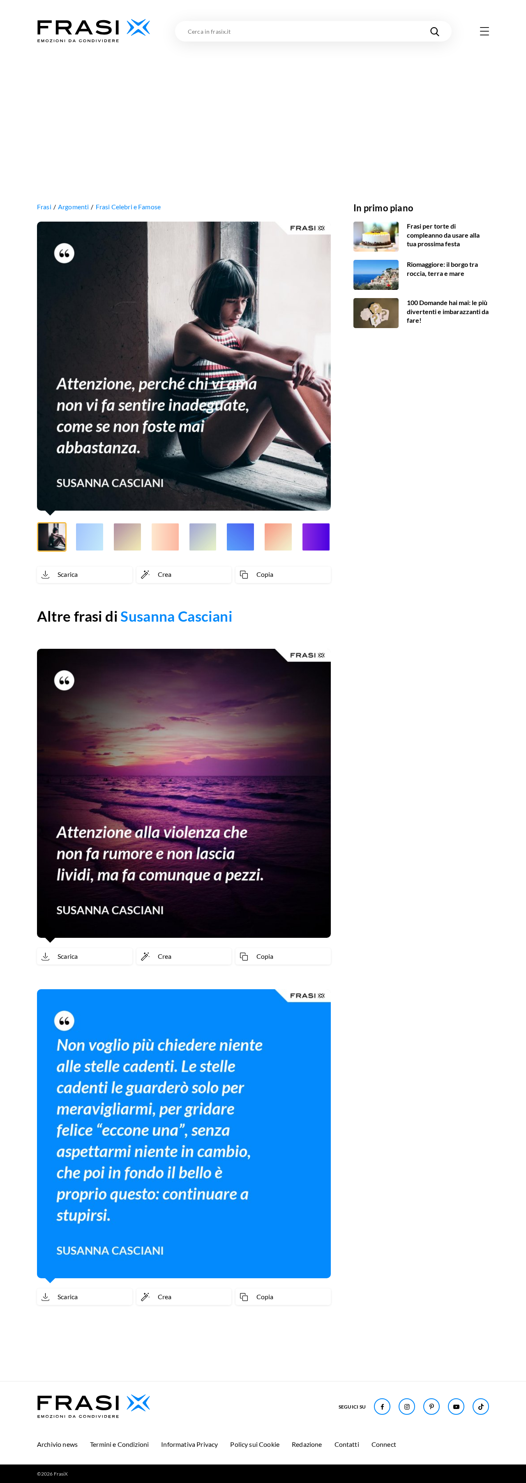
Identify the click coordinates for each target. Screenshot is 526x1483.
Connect (383, 1444)
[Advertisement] (263, 105)
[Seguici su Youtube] (456, 1406)
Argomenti (73, 207)
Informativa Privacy (189, 1444)
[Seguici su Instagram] (407, 1406)
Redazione (307, 1444)
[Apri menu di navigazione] (484, 31)
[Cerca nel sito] (434, 31)
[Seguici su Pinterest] (431, 1406)
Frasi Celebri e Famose (128, 207)
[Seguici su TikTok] (481, 1406)
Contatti (347, 1444)
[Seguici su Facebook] (382, 1406)
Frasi (44, 207)
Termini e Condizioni (119, 1444)
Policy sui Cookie (254, 1444)
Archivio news (57, 1444)
